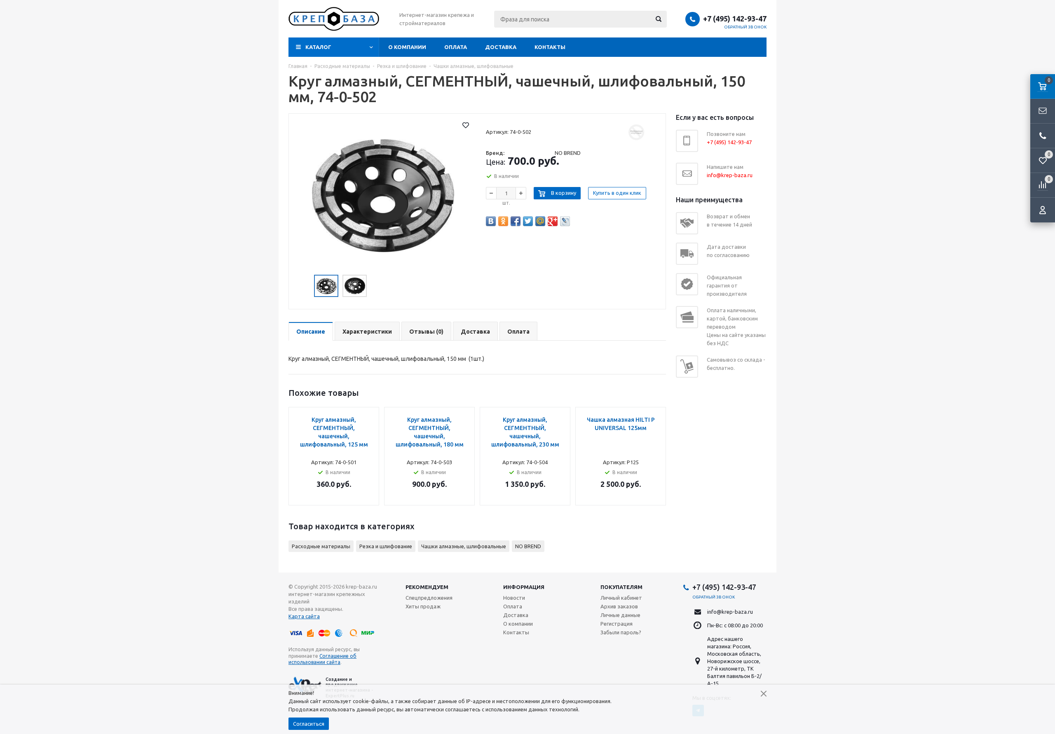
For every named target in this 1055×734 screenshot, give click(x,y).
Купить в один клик (617, 193)
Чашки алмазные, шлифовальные (463, 546)
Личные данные (620, 615)
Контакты (550, 47)
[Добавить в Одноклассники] (503, 221)
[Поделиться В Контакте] (491, 221)
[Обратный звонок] (1042, 136)
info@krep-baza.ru (730, 612)
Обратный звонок (745, 27)
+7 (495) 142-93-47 (735, 18)
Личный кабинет (621, 598)
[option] (383, 196)
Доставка (500, 47)
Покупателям (621, 587)
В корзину (563, 193)
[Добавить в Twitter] (528, 221)
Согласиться (308, 724)
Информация (523, 587)
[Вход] (1042, 210)
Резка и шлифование (385, 546)
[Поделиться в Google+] (553, 221)
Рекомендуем (427, 587)
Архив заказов (619, 606)
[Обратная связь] (1042, 111)
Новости (514, 598)
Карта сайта (304, 616)
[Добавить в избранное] (465, 125)
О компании (407, 47)
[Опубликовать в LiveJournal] (565, 221)
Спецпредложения (429, 598)
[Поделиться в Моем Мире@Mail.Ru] (540, 221)
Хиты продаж (423, 606)
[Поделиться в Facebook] (515, 221)
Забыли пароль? (620, 632)
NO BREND (528, 546)
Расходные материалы (321, 546)
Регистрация (616, 623)
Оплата (455, 47)
